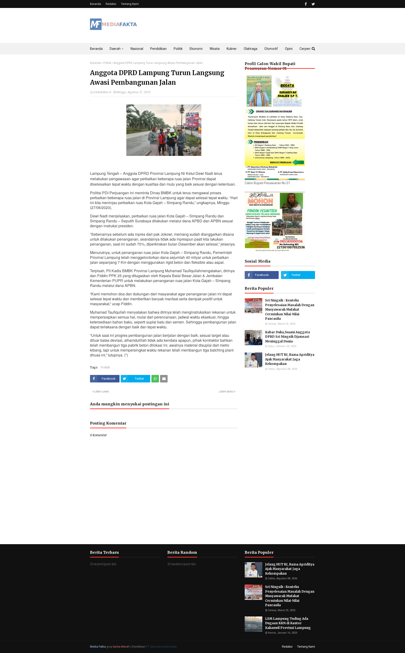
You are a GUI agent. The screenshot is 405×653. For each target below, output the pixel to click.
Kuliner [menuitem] (232, 49)
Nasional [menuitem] (137, 49)
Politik (107, 63)
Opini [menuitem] (288, 49)
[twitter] (312, 4)
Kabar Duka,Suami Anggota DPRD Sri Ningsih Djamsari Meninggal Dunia (287, 336)
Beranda (95, 4)
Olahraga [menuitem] (250, 49)
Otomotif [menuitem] (271, 49)
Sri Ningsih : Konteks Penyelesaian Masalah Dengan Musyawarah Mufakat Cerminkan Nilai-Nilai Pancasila (289, 309)
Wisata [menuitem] (215, 49)
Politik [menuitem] (178, 49)
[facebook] (306, 4)
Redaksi (111, 4)
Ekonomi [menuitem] (196, 49)
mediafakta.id (102, 92)
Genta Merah (121, 646)
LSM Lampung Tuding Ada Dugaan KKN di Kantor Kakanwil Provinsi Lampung (288, 623)
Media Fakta (98, 646)
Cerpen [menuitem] (305, 49)
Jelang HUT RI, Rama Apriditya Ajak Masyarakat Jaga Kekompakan (289, 359)
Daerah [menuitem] (115, 49)
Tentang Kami (130, 4)
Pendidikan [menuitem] (158, 49)
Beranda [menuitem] (96, 49)
